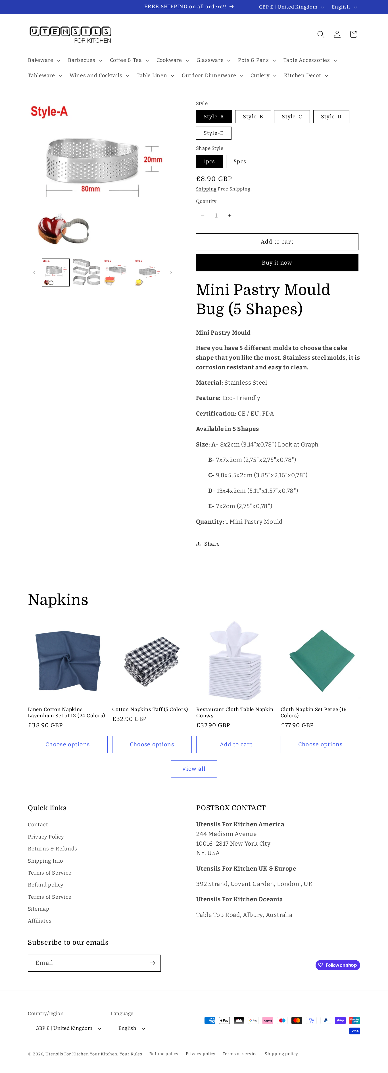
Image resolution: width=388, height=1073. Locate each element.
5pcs (240, 161)
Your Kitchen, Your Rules (116, 1053)
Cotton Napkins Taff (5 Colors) (150, 709)
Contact (38, 825)
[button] (43, 60)
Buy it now (277, 262)
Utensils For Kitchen (67, 1053)
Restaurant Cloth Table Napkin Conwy (235, 712)
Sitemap (38, 909)
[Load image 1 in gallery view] (56, 272)
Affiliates (40, 921)
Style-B (253, 117)
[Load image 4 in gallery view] (148, 272)
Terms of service (240, 1053)
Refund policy (46, 885)
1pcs (209, 161)
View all (194, 769)
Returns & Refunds (52, 849)
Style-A (214, 117)
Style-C (292, 117)
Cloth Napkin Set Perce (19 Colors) (314, 712)
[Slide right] (171, 272)
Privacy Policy (46, 837)
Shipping (206, 189)
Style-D (331, 117)
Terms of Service (49, 873)
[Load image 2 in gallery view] (86, 272)
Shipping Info (45, 861)
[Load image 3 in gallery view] (117, 272)
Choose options (67, 744)
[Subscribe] (152, 963)
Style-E (214, 133)
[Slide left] (34, 272)
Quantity (206, 201)
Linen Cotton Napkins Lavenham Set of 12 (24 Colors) (66, 712)
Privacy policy (201, 1053)
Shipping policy (281, 1053)
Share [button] (212, 543)
